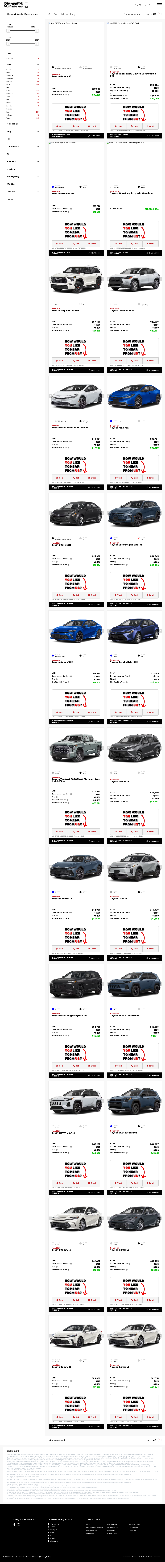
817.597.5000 (95, 136)
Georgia (53, 1530)
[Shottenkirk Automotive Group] (15, 4)
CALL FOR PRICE (116, 209)
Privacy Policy (35, 1476)
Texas (52, 1527)
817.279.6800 (154, 136)
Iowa (52, 1532)
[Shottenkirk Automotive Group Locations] (143, 5)
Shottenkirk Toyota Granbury (119, 135)
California (54, 1524)
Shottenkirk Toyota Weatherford (61, 135)
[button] (127, 91)
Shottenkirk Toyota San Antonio (62, 370)
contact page (11, 1497)
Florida (53, 1538)
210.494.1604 (95, 370)
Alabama (54, 1541)
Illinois (52, 1535)
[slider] (8, 31)
